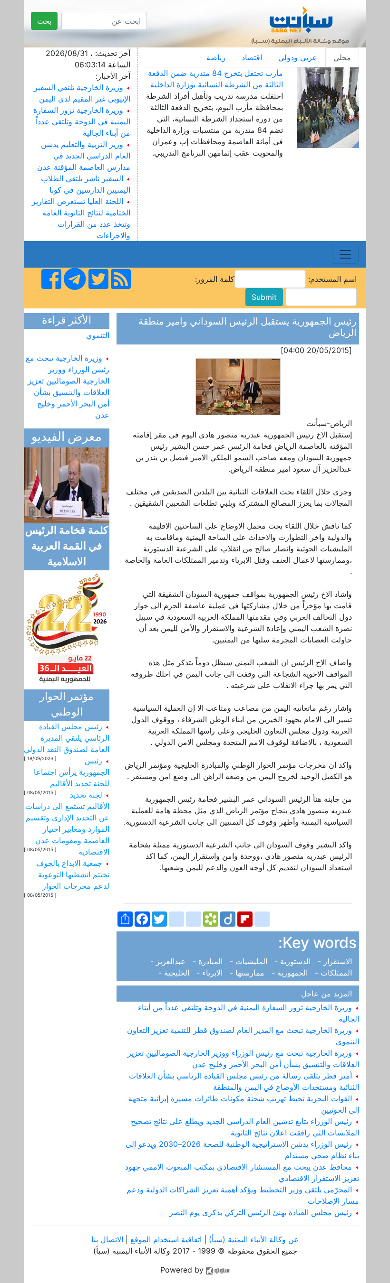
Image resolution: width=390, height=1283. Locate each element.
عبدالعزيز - (170, 961)
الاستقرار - (336, 961)
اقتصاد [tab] (252, 57)
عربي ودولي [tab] (297, 57)
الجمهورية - (290, 972)
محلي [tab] (342, 57)
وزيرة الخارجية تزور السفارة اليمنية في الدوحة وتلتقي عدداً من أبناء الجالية (81, 121)
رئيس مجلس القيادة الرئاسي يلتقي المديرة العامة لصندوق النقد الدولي (66, 738)
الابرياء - (210, 972)
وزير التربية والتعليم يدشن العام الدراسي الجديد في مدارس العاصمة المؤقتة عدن (83, 155)
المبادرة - (208, 961)
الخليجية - (176, 972)
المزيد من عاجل (329, 993)
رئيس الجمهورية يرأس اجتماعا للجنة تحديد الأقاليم (71, 772)
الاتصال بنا (107, 1239)
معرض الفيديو (66, 437)
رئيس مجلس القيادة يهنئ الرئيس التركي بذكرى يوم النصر (261, 1212)
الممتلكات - (334, 972)
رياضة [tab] (215, 57)
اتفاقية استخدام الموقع (166, 1239)
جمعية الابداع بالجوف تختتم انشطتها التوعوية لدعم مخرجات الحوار (72, 874)
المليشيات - (249, 961)
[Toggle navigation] (345, 254)
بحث (44, 21)
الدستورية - (293, 961)
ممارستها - (248, 972)
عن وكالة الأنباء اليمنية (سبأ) (252, 1239)
